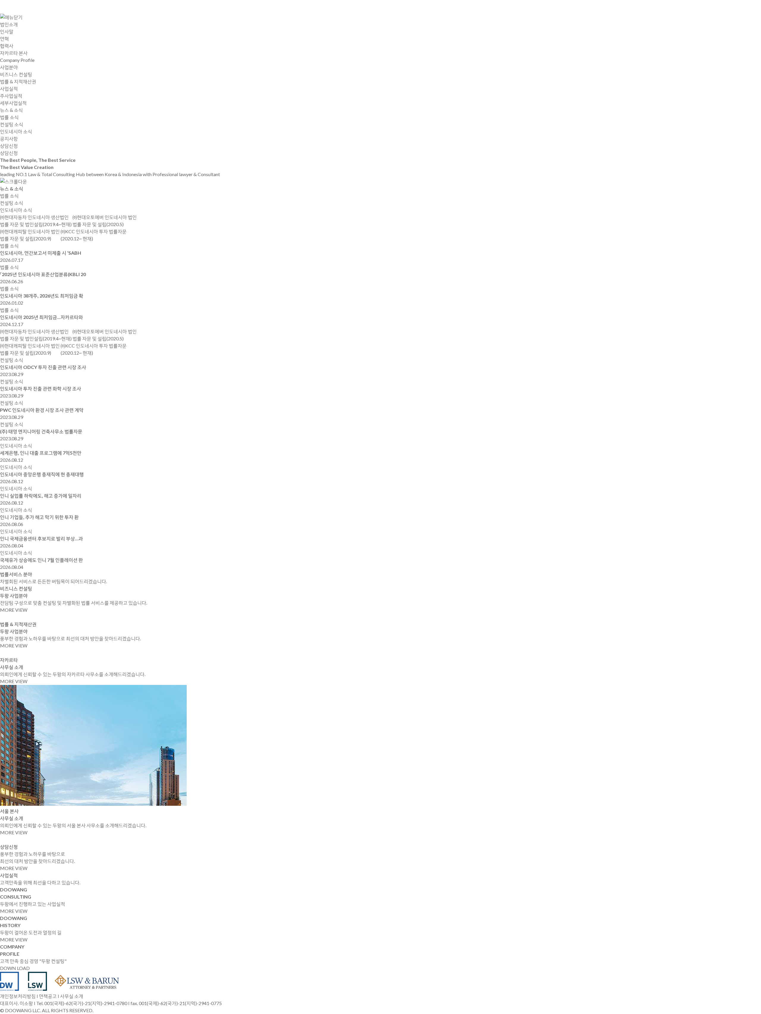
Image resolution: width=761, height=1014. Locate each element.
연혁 (4, 38)
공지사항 (9, 138)
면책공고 (48, 996)
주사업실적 (11, 95)
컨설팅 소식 (11, 124)
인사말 (6, 31)
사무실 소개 (71, 996)
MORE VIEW (13, 610)
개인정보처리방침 (18, 996)
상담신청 (9, 153)
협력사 (6, 45)
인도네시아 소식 (16, 131)
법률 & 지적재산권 (18, 81)
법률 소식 (9, 117)
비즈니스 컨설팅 (16, 74)
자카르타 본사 (14, 53)
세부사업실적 (13, 103)
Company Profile (17, 60)
